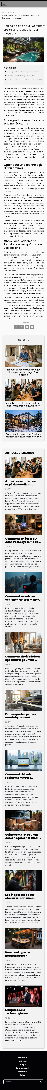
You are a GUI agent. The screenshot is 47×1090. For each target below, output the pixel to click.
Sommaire (11, 67)
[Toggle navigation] (4, 4)
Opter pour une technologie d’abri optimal (22, 76)
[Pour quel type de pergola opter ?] (23, 938)
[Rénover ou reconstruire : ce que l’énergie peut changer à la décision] (23, 356)
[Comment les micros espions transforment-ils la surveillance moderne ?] (23, 582)
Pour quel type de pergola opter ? (17, 954)
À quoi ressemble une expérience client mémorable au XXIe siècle (23, 404)
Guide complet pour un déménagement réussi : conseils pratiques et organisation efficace (22, 840)
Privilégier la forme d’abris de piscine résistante (23, 72)
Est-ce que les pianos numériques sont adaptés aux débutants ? (23, 717)
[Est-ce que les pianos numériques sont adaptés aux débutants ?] (23, 700)
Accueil (4, 12)
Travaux (22, 1071)
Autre (12, 12)
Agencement (22, 1068)
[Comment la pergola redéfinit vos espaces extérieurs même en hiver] (23, 421)
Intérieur (22, 1061)
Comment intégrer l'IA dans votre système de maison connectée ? (21, 542)
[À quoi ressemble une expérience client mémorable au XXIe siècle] (23, 390)
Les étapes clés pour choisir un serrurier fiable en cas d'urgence (21, 898)
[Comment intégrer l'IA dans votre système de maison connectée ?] (23, 524)
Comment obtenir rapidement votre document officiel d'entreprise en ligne (20, 779)
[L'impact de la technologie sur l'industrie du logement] (23, 996)
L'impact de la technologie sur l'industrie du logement (22, 1013)
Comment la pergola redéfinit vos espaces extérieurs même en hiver (23, 435)
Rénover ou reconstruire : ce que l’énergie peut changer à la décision (23, 372)
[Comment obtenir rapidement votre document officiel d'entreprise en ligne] (23, 760)
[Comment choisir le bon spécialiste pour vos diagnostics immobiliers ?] (23, 642)
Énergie (22, 1064)
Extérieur (22, 1057)
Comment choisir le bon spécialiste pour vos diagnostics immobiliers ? (23, 661)
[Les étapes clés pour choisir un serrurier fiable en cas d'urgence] (23, 880)
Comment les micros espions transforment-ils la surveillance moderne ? (22, 601)
